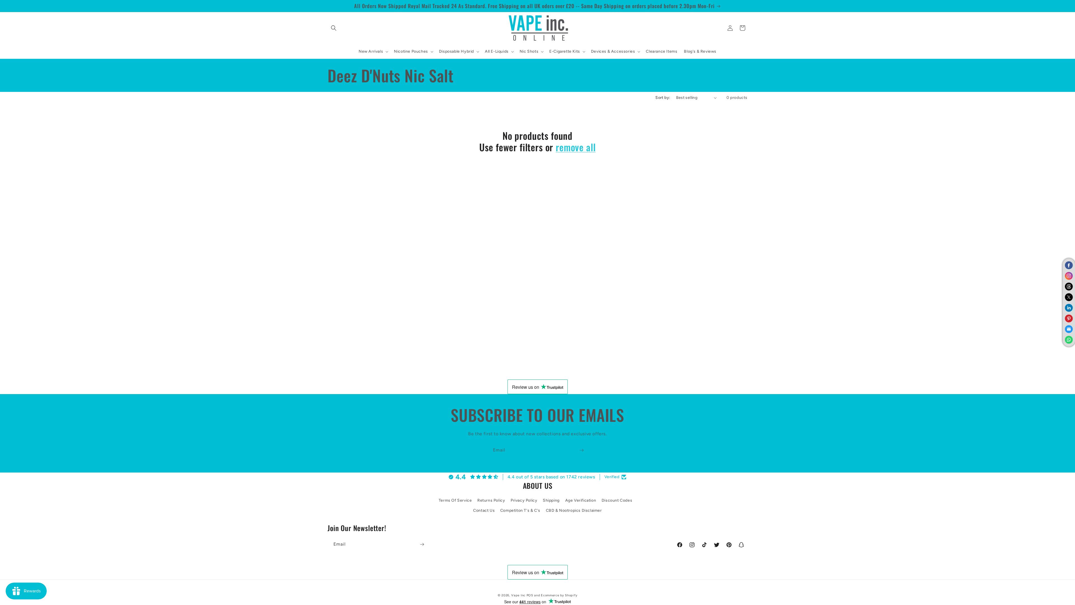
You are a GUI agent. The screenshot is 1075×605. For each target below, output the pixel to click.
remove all (575, 147)
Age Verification (580, 500)
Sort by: (662, 97)
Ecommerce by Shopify (559, 595)
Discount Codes (617, 500)
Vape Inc (518, 595)
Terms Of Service (455, 500)
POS (530, 595)
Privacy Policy (524, 500)
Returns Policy (491, 500)
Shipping (551, 500)
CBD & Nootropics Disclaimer (574, 510)
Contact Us (484, 510)
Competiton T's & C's (520, 510)
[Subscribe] (581, 450)
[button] (334, 28)
